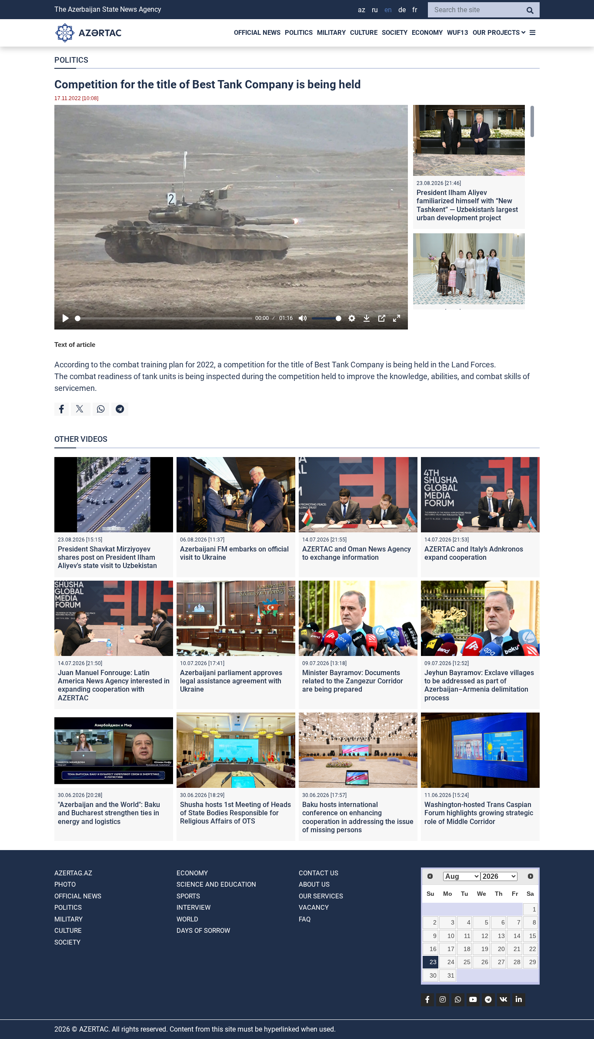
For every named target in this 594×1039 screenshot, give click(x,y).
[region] (473, 207)
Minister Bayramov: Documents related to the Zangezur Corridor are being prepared (352, 681)
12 (484, 935)
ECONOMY (427, 33)
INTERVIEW (193, 907)
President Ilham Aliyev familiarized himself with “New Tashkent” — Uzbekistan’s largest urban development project (467, 205)
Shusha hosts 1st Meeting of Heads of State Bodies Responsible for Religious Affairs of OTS (235, 812)
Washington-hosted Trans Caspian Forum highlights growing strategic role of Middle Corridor (478, 812)
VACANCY (314, 907)
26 (484, 961)
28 (517, 961)
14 (517, 935)
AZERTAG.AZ (73, 873)
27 (501, 961)
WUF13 (457, 33)
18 (467, 948)
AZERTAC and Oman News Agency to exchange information (356, 553)
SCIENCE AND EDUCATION (216, 884)
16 (433, 948)
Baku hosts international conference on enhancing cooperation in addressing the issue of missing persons (358, 817)
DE (402, 10)
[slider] (163, 318)
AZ (361, 10)
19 (484, 948)
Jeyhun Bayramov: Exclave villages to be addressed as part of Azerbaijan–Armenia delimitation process (479, 685)
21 (517, 948)
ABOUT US (314, 884)
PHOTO (65, 884)
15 (532, 935)
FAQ (304, 919)
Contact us (318, 873)
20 (501, 948)
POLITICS (299, 33)
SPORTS (188, 896)
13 (501, 935)
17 (450, 948)
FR (414, 10)
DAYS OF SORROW (203, 931)
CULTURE (363, 33)
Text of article (74, 344)
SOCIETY (394, 33)
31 (450, 975)
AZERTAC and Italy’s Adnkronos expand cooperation (473, 553)
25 (467, 961)
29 (532, 961)
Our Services (321, 896)
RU (375, 10)
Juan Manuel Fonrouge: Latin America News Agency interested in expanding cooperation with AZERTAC (114, 685)
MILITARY (331, 33)
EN (388, 10)
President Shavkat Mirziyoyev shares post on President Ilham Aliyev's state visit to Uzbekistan (107, 557)
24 (450, 961)
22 (532, 948)
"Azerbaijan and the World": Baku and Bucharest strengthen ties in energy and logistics (109, 812)
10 (450, 935)
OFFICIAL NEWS (257, 33)
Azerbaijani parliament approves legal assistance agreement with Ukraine (231, 681)
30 (433, 975)
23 (433, 961)
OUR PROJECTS (497, 33)
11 (467, 935)
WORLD (187, 919)
